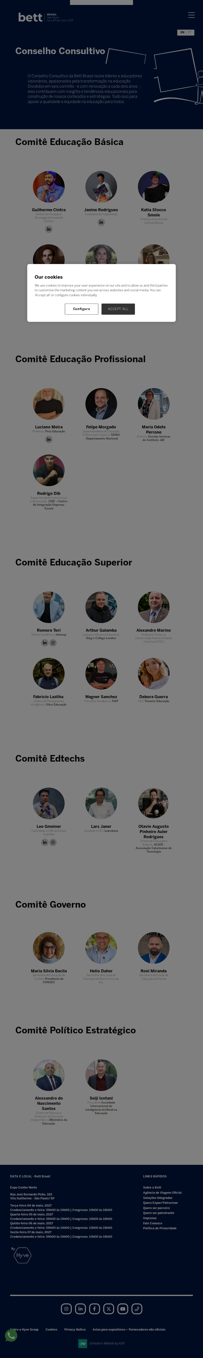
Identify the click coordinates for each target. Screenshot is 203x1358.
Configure (81, 309)
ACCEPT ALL (118, 309)
